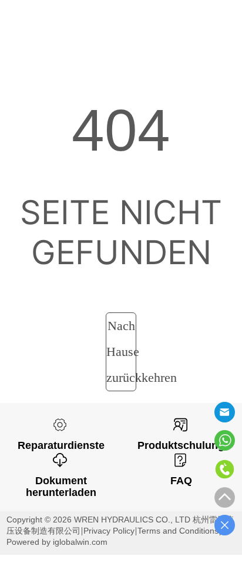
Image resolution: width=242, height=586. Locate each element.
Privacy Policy (109, 530)
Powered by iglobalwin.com (56, 542)
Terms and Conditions (178, 530)
